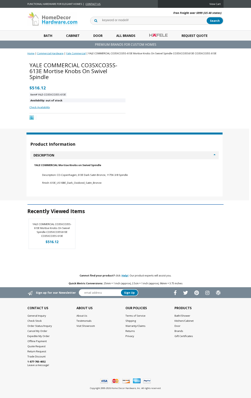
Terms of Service (136, 315)
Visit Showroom (85, 326)
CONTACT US (93, 4)
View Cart (215, 4)
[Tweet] (31, 119)
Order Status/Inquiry (39, 326)
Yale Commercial (76, 53)
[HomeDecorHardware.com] (52, 18)
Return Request (36, 351)
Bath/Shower (182, 315)
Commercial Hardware (50, 53)
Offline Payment (37, 341)
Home (31, 53)
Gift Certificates (184, 336)
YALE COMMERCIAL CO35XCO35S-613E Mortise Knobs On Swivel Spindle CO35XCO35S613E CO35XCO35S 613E (52, 230)
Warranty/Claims (136, 326)
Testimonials (84, 321)
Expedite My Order (38, 336)
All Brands (125, 36)
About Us (81, 315)
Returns (130, 331)
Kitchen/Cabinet (184, 321)
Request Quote (194, 36)
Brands (179, 331)
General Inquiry (36, 315)
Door (98, 36)
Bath (48, 36)
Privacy (130, 336)
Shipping (131, 321)
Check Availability (39, 107)
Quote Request (36, 346)
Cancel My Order (37, 331)
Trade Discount (36, 356)
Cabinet (73, 36)
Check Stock (34, 321)
